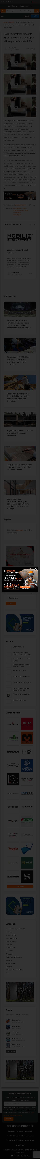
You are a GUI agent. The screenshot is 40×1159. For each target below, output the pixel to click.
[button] (36, 569)
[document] (20, 579)
